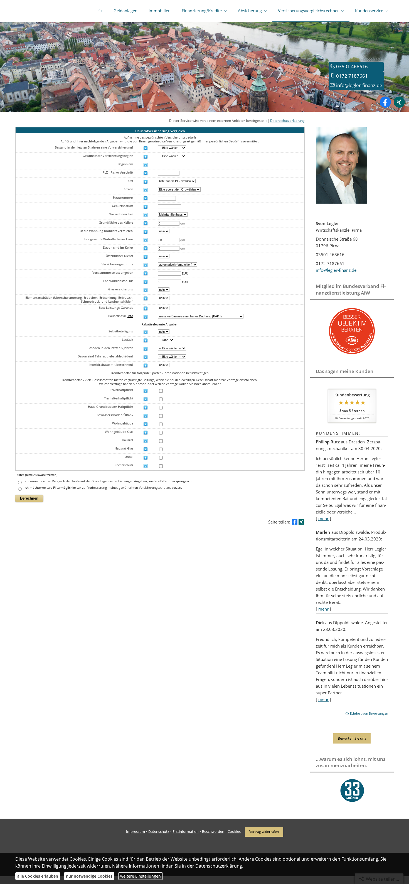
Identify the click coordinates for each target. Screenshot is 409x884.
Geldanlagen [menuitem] (125, 10)
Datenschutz (158, 831)
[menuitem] (100, 11)
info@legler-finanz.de (359, 85)
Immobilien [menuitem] (160, 10)
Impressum (135, 831)
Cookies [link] (234, 831)
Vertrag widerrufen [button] (264, 831)
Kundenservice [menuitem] (369, 10)
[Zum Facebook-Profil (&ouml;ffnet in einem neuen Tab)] (385, 102)
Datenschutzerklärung (287, 120)
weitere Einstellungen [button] (140, 876)
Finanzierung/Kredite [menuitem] (202, 10)
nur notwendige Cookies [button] (89, 876)
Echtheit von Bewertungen (369, 713)
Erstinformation (186, 831)
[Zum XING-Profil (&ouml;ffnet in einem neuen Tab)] (399, 102)
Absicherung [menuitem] (250, 10)
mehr (323, 518)
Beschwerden (213, 831)
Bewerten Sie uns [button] (352, 738)
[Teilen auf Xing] (301, 522)
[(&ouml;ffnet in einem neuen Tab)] (352, 355)
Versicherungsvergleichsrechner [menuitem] (308, 10)
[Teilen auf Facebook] (294, 522)
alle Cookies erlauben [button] (37, 876)
